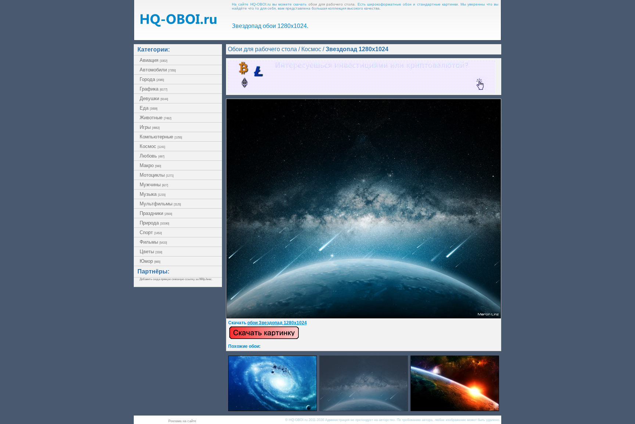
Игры (149, 127)
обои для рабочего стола (331, 4)
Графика (153, 89)
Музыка (152, 194)
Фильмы (153, 242)
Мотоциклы (156, 175)
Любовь (152, 156)
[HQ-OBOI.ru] (178, 25)
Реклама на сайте (182, 421)
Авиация (153, 60)
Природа (154, 223)
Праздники (156, 213)
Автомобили (158, 70)
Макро (150, 165)
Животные (155, 117)
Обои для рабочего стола (262, 49)
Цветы (151, 251)
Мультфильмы (160, 203)
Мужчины (154, 184)
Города (152, 79)
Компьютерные (161, 136)
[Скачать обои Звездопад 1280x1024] (264, 337)
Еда (148, 108)
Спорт (151, 232)
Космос (152, 146)
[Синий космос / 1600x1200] (272, 409)
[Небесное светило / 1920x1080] (454, 409)
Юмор (150, 261)
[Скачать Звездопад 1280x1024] (363, 316)
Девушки (154, 98)
